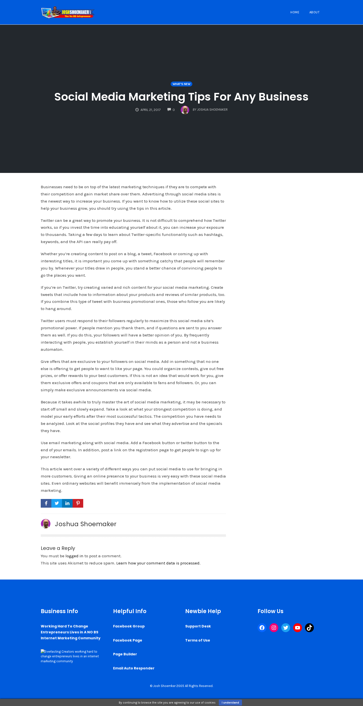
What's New (181, 84)
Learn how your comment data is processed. (158, 563)
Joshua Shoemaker (86, 523)
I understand (230, 702)
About (314, 12)
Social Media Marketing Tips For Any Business (181, 96)
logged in (74, 555)
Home (294, 12)
